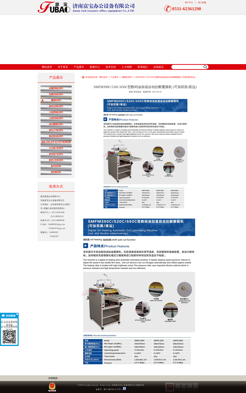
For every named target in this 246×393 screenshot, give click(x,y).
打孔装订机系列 (56, 148)
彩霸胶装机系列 (56, 88)
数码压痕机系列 (56, 106)
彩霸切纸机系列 (56, 94)
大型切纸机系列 (56, 118)
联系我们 (143, 67)
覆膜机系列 (56, 100)
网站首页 (47, 67)
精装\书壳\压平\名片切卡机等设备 (56, 142)
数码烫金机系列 (56, 136)
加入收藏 (202, 2)
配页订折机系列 (56, 160)
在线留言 (158, 67)
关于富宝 (63, 67)
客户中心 (189, 2)
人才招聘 (127, 67)
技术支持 (111, 67)
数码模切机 (56, 172)
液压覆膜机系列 (56, 124)
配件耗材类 (56, 166)
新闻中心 (95, 67)
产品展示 (79, 67)
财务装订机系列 (56, 154)
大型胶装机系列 (56, 112)
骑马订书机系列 (56, 130)
